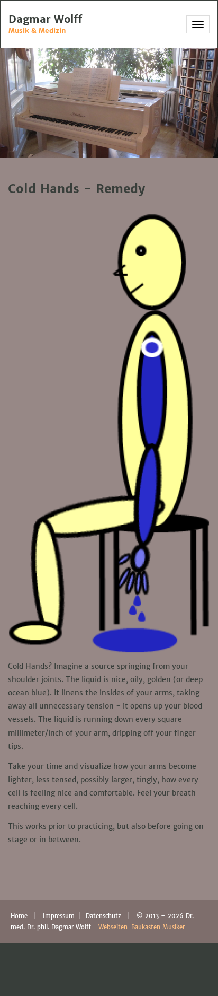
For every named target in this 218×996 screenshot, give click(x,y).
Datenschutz (104, 916)
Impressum (60, 916)
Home (19, 916)
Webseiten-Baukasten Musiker (141, 927)
